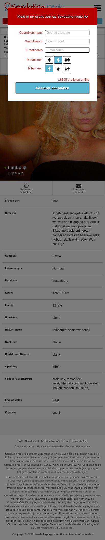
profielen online (73, 79)
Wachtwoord (34, 41)
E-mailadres (34, 50)
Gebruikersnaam (31, 32)
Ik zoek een (35, 60)
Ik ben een (35, 68)
